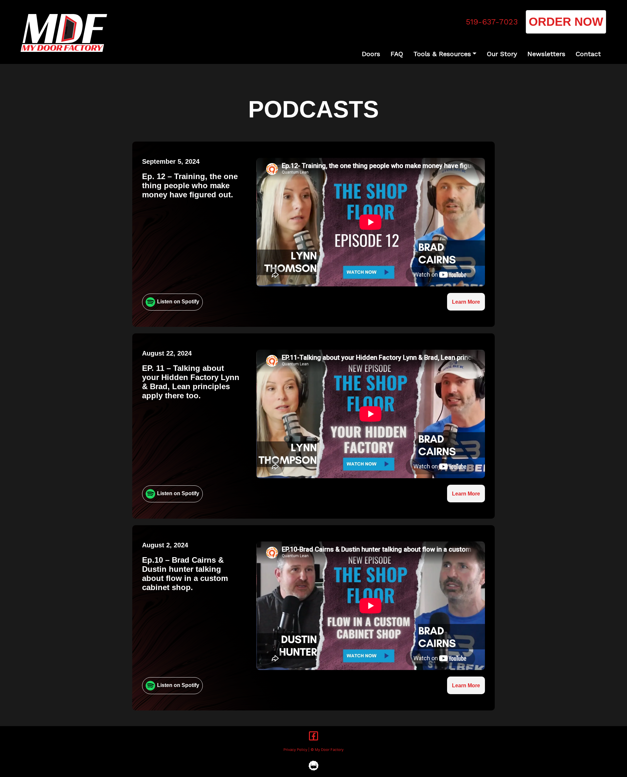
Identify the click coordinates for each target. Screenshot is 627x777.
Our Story (502, 54)
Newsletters (546, 54)
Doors (371, 54)
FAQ (397, 54)
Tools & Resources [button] (442, 54)
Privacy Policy (295, 749)
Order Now (566, 21)
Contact (588, 54)
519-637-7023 (492, 21)
